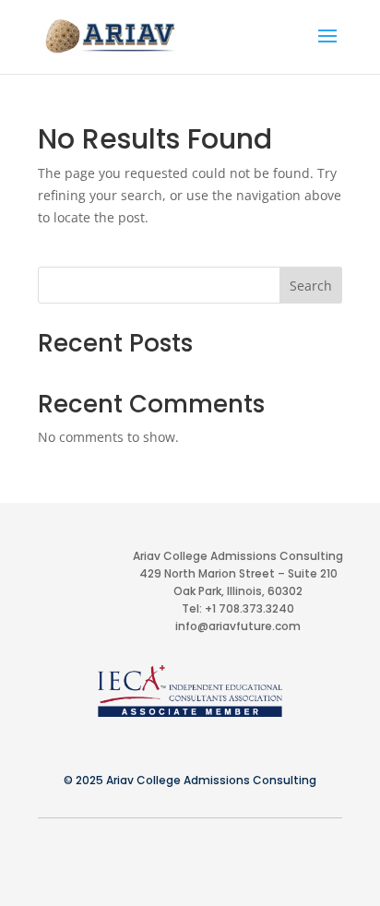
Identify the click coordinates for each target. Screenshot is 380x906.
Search (311, 285)
